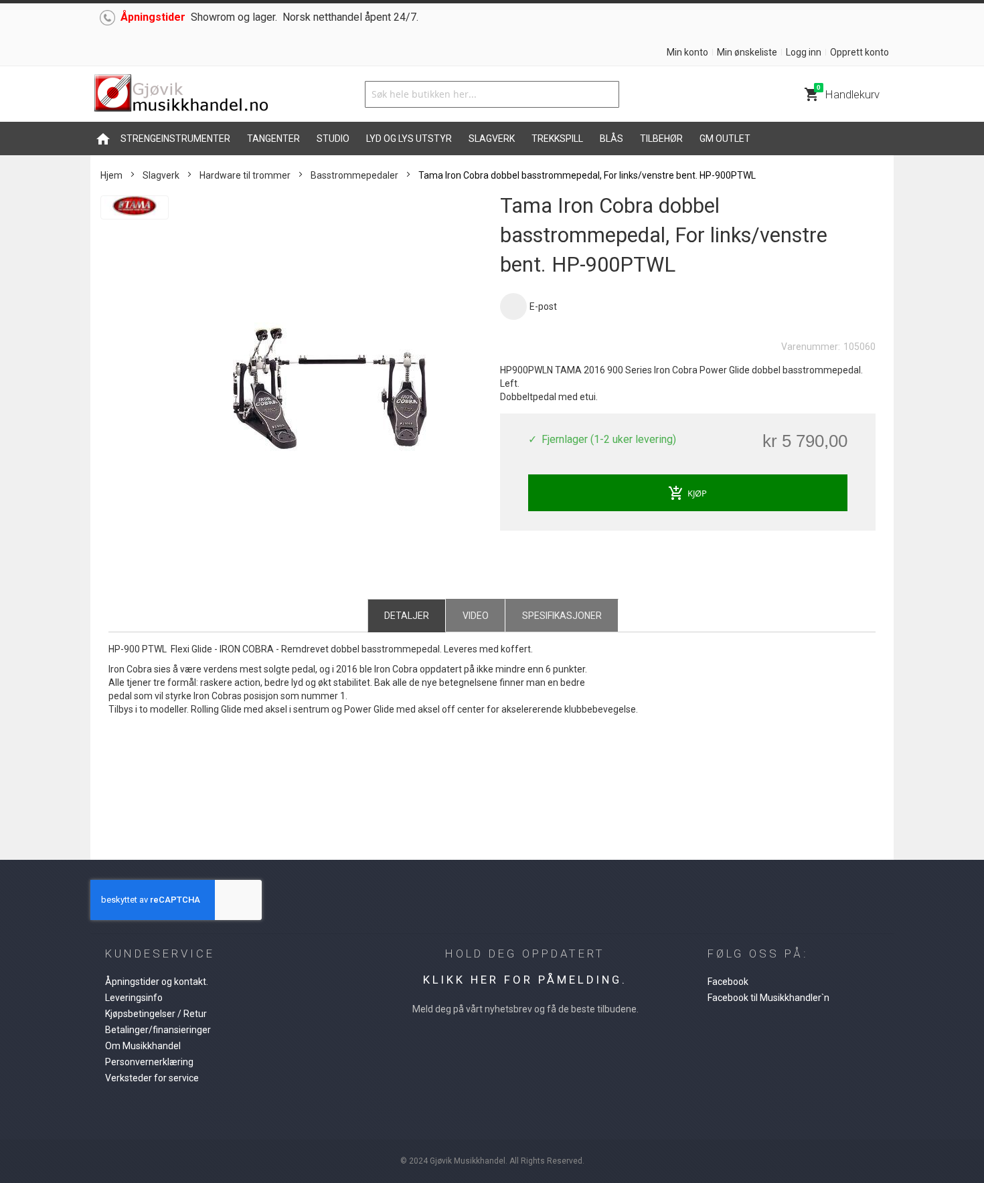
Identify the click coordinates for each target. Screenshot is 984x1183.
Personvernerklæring (149, 1062)
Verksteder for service (152, 1078)
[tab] (406, 615)
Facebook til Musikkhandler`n (768, 997)
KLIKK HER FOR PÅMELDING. (525, 979)
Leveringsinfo (134, 997)
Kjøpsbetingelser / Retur (156, 1013)
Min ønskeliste (747, 52)
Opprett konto (859, 52)
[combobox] (492, 94)
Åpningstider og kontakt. (156, 981)
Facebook (728, 981)
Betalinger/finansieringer (158, 1029)
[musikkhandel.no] (180, 94)
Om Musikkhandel (143, 1045)
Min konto (687, 52)
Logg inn (803, 52)
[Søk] (606, 94)
